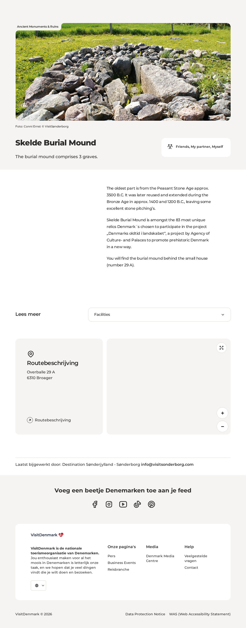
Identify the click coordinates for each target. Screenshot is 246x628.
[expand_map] (221, 347)
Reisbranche (118, 569)
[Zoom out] (222, 426)
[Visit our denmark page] (95, 504)
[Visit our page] (109, 504)
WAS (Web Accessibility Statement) (200, 614)
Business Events (122, 563)
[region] (169, 387)
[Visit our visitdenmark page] (123, 504)
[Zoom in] (222, 413)
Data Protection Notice (145, 614)
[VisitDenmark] (47, 534)
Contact (191, 567)
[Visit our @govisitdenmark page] (137, 504)
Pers (111, 556)
